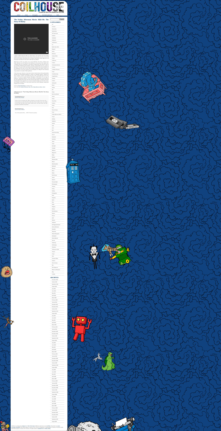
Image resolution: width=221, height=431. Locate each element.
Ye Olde (53, 274)
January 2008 (54, 410)
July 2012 (54, 288)
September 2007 (55, 419)
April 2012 (54, 295)
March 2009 (54, 378)
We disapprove (55, 267)
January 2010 (54, 356)
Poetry (53, 188)
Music (53, 170)
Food (53, 112)
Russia (53, 215)
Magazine (35, 14)
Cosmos (53, 67)
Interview (54, 139)
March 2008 (54, 405)
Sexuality (54, 229)
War (53, 265)
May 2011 (54, 320)
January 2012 (54, 302)
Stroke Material (55, 238)
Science (53, 220)
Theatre (53, 251)
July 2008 (54, 396)
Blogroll (53, 49)
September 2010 (55, 338)
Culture (53, 80)
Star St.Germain (31, 426)
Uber (53, 256)
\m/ (52, 24)
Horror (53, 134)
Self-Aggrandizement (56, 224)
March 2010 (54, 351)
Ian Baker (49, 426)
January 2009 (54, 383)
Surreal (53, 240)
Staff (26, 14)
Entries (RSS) (47, 428)
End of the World (55, 94)
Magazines (54, 152)
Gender (53, 123)
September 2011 (55, 311)
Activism (53, 26)
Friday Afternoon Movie (56, 114)
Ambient (53, 35)
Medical (53, 157)
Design (53, 87)
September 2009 (55, 365)
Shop (57, 14)
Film (53, 107)
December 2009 (55, 358)
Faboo (53, 98)
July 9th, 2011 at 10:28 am (20, 109)
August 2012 (54, 286)
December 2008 (55, 385)
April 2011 (54, 322)
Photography (54, 184)
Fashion (53, 103)
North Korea (54, 175)
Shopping (54, 231)
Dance (53, 85)
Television (54, 247)
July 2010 (54, 342)
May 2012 (54, 293)
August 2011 (54, 313)
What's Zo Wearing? (56, 269)
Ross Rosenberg (21, 85)
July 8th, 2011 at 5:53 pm (19, 97)
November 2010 (55, 333)
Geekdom (54, 121)
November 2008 (55, 387)
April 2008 (54, 403)
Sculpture (54, 222)
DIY (52, 89)
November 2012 (55, 279)
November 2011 (55, 306)
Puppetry (54, 197)
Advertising (54, 31)
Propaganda (54, 193)
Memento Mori (55, 159)
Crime (53, 71)
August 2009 (54, 367)
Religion (53, 206)
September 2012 (55, 284)
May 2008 (54, 401)
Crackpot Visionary (55, 69)
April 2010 (54, 349)
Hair (53, 130)
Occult (53, 177)
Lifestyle (53, 148)
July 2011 (54, 315)
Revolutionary (54, 211)
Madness (53, 150)
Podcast (53, 186)
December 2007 (55, 412)
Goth (53, 125)
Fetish (53, 105)
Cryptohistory (54, 76)
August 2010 (54, 340)
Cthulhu (53, 78)
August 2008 (54, 394)
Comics (53, 62)
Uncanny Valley (55, 258)
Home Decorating (55, 132)
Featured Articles (47, 14)
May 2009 (54, 374)
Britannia (54, 53)
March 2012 (54, 297)
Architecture (54, 42)
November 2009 (55, 360)
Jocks (53, 143)
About (18, 14)
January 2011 (54, 329)
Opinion (53, 179)
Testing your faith (55, 249)
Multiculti (54, 166)
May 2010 (54, 347)
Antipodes (54, 40)
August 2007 (54, 421)
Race (53, 202)
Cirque (53, 58)
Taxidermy (54, 242)
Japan (53, 141)
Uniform (53, 260)
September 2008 (55, 392)
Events (53, 96)
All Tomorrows (55, 33)
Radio (53, 204)
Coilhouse (54, 60)
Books (53, 51)
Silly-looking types (55, 233)
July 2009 (54, 369)
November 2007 (55, 414)
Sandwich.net (41, 428)
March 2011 (54, 324)
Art (52, 44)
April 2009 (54, 376)
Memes (53, 161)
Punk (53, 195)
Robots (53, 213)
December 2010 (55, 331)
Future (53, 116)
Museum (53, 168)
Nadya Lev (24, 426)
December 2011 (55, 304)
